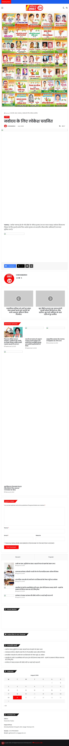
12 (26, 690)
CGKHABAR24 (11, 126)
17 (8, 694)
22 (52, 694)
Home (7, 113)
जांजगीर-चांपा (13, 113)
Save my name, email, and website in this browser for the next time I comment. (30, 543)
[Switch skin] (64, 9)
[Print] (31, 266)
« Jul (5, 706)
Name (6, 528)
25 (17, 697)
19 (26, 694)
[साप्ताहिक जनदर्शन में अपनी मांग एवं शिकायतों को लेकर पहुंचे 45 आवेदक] (9, 582)
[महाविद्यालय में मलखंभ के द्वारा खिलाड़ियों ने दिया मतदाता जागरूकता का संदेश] (13, 418)
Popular (51, 557)
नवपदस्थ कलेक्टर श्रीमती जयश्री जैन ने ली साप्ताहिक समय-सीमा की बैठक (36, 571)
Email (6, 535)
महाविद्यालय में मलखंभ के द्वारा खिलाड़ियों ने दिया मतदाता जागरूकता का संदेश (13, 488)
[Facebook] (19, 278)
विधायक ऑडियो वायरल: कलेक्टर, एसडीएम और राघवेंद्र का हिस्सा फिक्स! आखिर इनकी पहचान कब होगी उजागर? (13, 341)
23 (60, 694)
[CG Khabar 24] (34, 8)
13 (34, 690)
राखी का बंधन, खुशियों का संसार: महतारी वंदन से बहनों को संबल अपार (35, 564)
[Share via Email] (27, 266)
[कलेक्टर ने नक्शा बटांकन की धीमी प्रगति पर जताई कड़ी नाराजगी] (9, 598)
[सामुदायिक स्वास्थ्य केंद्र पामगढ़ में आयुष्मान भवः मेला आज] (55, 332)
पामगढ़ (19, 113)
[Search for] (67, 9)
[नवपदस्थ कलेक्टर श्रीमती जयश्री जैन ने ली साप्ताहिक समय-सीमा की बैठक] (9, 574)
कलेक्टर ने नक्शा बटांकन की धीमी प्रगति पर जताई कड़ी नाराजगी (34, 595)
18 (17, 694)
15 (51, 690)
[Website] (17, 278)
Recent (17, 557)
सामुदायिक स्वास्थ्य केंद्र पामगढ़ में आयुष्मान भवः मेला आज (55, 340)
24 (8, 697)
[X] (21, 278)
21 (43, 694)
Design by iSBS (38, 743)
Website (38, 535)
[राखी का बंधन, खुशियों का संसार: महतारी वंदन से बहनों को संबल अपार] (9, 566)
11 (17, 690)
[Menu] (2, 9)
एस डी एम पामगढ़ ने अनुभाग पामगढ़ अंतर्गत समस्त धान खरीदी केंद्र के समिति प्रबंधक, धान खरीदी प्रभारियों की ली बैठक (33, 342)
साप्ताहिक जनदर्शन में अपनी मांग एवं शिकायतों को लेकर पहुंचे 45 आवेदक (36, 579)
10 (8, 690)
